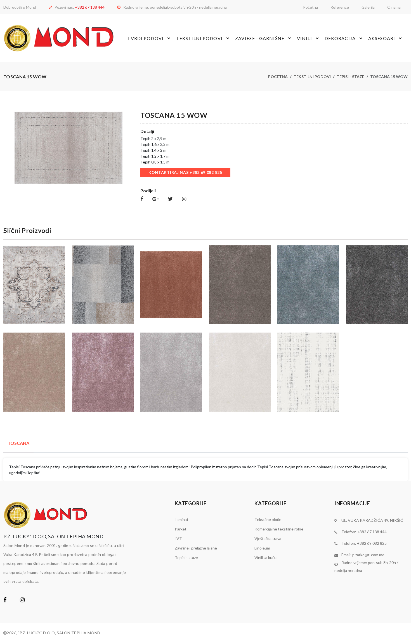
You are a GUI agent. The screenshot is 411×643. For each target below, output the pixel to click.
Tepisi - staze (350, 76)
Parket (180, 529)
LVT (178, 538)
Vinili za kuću (265, 557)
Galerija (368, 7)
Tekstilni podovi (199, 38)
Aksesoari (381, 38)
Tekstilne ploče (267, 519)
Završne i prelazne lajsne (196, 548)
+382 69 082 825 (372, 543)
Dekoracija (340, 38)
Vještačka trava (267, 538)
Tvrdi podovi (145, 38)
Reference (339, 7)
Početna (310, 7)
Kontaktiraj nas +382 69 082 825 (185, 172)
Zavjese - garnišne (259, 38)
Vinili (304, 38)
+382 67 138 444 (90, 7)
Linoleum (262, 548)
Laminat (181, 519)
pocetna (278, 76)
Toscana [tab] (18, 443)
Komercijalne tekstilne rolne (278, 529)
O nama (394, 7)
